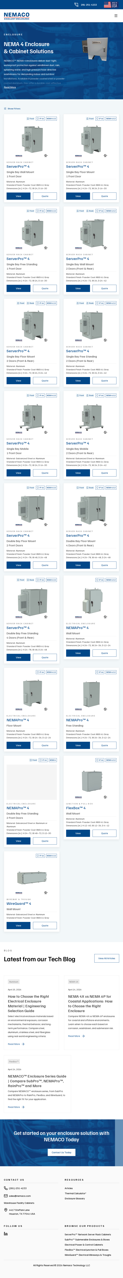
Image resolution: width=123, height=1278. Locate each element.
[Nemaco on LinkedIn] (6, 1234)
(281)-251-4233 (18, 1188)
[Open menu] (116, 15)
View (18, 196)
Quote (45, 196)
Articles (69, 1188)
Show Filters (14, 108)
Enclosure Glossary (75, 1198)
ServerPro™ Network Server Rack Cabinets (88, 1234)
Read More (10, 87)
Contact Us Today (61, 1152)
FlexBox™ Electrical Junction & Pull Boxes (86, 1249)
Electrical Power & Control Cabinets (84, 1244)
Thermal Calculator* (75, 1193)
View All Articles (106, 958)
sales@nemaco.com (20, 1195)
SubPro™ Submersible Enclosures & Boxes (87, 1239)
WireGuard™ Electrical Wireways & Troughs (88, 1254)
